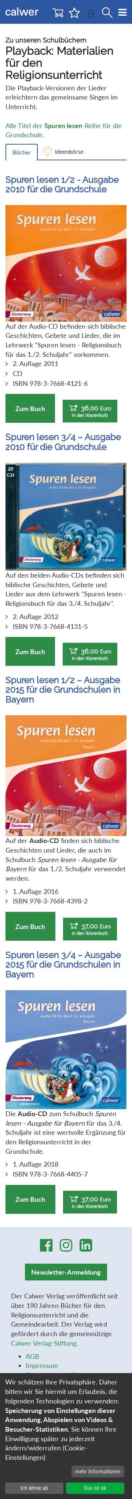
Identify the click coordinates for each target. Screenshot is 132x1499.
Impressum (42, 1365)
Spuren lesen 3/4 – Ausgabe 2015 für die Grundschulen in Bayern (63, 965)
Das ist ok (95, 1488)
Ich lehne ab (34, 1488)
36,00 (91, 411)
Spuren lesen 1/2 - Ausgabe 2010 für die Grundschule (62, 184)
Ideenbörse (69, 151)
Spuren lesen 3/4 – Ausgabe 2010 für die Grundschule (63, 442)
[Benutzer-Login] (90, 14)
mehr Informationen (98, 1471)
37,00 (91, 929)
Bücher (21, 152)
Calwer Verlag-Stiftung (43, 1343)
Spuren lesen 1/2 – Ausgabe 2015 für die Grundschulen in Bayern (63, 690)
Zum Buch (30, 408)
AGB (32, 1356)
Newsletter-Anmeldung (66, 1272)
